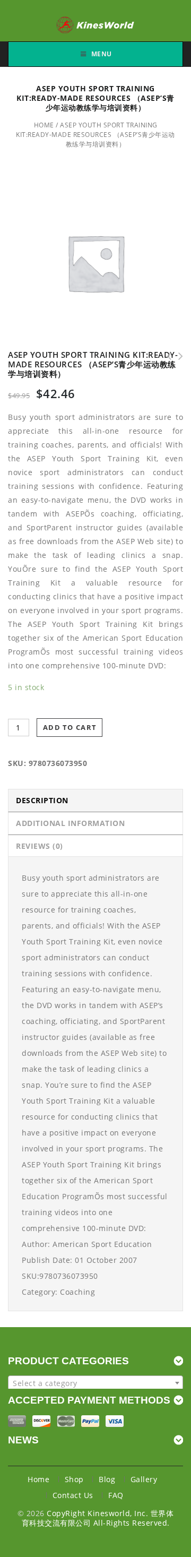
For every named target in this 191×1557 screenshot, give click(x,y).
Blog (107, 1479)
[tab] (95, 800)
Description (42, 800)
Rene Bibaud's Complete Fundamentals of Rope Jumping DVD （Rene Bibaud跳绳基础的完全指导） (177, 356)
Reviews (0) (39, 846)
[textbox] (95, 1383)
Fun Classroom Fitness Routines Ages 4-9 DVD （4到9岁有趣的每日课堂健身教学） (165, 356)
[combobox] (95, 1382)
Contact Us (73, 1495)
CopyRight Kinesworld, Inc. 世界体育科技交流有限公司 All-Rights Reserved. (98, 1518)
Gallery (144, 1479)
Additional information (70, 823)
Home (44, 125)
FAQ (116, 1495)
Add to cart (70, 727)
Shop (74, 1479)
